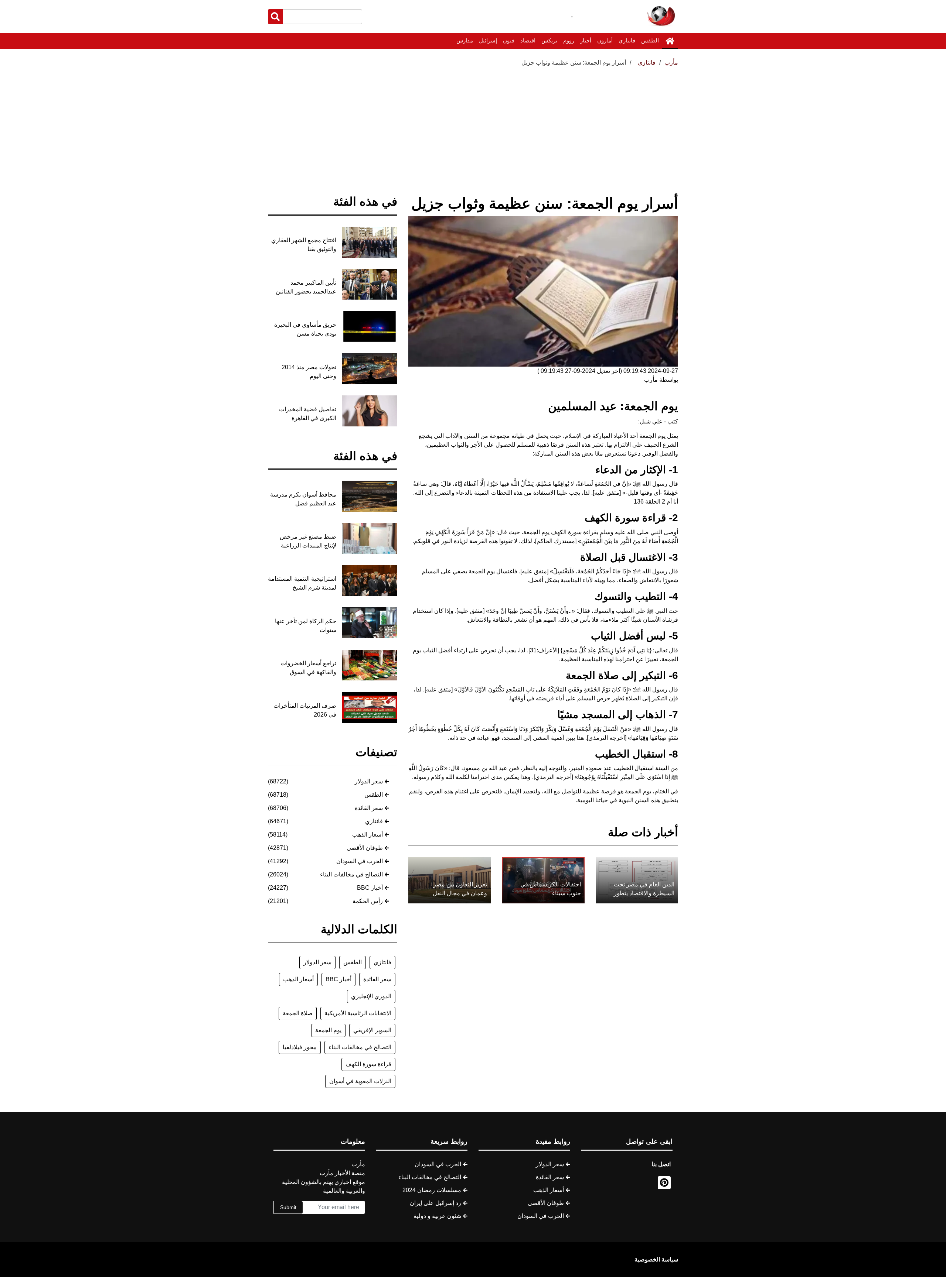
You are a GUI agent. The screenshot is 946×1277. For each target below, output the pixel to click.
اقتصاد (527, 40)
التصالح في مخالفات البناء (351, 874)
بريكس (549, 40)
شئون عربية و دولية (437, 1216)
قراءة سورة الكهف (368, 1064)
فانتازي (627, 40)
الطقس (650, 40)
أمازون (605, 40)
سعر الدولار (369, 781)
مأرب (671, 62)
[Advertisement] (473, 122)
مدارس (464, 40)
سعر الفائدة (369, 808)
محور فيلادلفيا (300, 1047)
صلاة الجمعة (298, 1013)
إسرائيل (488, 40)
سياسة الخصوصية (656, 1259)
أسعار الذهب (367, 834)
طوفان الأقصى (365, 848)
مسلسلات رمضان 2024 (431, 1190)
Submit (288, 1207)
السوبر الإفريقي (372, 1030)
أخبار (585, 40)
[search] (275, 16)
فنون (508, 40)
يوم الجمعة (328, 1030)
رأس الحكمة (368, 901)
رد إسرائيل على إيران (435, 1203)
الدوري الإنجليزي (371, 996)
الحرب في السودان (359, 861)
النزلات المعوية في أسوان (360, 1081)
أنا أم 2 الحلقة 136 (656, 501)
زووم (568, 40)
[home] (670, 41)
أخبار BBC (370, 888)
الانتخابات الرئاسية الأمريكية (357, 1013)
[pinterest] (664, 1182)
